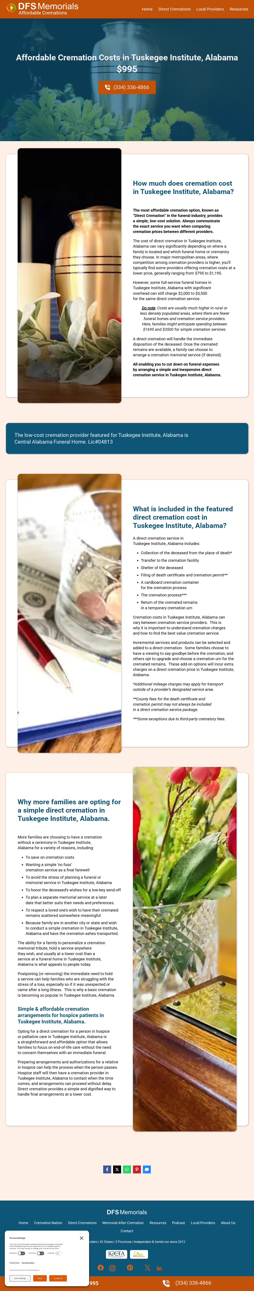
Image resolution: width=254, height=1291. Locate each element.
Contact (127, 1231)
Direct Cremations (175, 9)
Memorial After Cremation (123, 1223)
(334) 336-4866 (130, 87)
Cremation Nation (48, 1223)
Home (147, 9)
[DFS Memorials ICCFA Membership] (116, 1254)
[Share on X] (117, 1169)
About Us (228, 1223)
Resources (239, 9)
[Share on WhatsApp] (127, 1169)
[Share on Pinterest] (137, 1169)
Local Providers (210, 9)
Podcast (178, 1223)
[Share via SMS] (147, 1169)
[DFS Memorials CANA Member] (138, 1254)
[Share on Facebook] (107, 1169)
